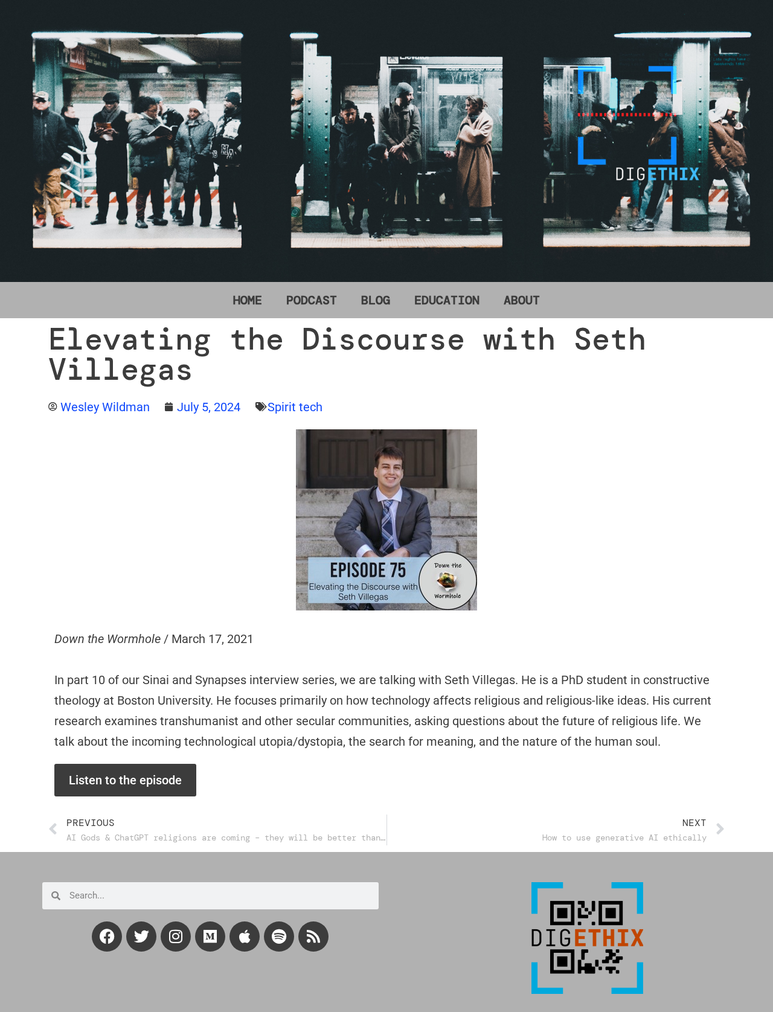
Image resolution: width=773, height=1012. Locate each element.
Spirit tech (295, 407)
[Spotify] (279, 936)
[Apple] (244, 936)
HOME (247, 300)
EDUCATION (447, 300)
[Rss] (313, 936)
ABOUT (522, 300)
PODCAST (311, 300)
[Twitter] (141, 936)
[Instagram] (176, 936)
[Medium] (210, 936)
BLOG (375, 300)
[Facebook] (107, 936)
